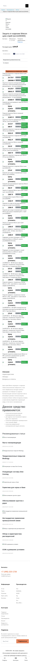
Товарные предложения (4, 612)
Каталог (3, 620)
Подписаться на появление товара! (16, 71)
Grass (17, 598)
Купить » (24, 77)
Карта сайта (4, 595)
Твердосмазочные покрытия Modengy (13, 457)
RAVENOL (18, 591)
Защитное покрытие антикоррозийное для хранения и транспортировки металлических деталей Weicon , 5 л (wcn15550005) (14, 95)
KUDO (17, 593)
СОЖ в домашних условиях (13, 549)
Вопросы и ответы (9, 379)
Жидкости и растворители (4, 623)
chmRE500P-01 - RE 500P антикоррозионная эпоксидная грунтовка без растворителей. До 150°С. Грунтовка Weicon (14, 309)
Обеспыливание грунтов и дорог (12, 502)
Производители (10, 9)
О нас (2, 588)
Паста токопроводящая (11, 443)
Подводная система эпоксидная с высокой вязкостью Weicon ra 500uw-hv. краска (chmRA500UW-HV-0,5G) (14, 239)
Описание (5, 372)
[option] (8, 24)
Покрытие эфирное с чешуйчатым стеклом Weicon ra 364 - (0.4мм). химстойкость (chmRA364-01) (14, 230)
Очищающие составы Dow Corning (12, 473)
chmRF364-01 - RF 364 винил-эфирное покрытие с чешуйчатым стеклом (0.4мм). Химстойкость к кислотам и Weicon (13, 343)
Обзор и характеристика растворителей (12, 535)
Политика (3, 593)
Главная (3, 9)
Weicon (17, 9)
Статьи (3, 616)
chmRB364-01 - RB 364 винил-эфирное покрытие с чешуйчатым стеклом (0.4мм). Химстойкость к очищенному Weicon (13, 264)
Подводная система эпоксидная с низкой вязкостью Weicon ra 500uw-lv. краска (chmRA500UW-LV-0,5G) (13, 251)
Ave (17, 588)
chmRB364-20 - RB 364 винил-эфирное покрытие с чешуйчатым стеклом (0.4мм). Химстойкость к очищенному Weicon (13, 275)
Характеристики (8, 374)
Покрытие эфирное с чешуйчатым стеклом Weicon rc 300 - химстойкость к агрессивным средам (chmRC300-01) (14, 284)
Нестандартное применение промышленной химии (13, 519)
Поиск (2, 591)
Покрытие (20, 42)
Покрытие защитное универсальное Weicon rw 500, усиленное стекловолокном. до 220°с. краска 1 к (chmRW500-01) (15, 355)
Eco (17, 600)
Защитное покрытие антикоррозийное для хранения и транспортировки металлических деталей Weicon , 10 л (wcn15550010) (14, 84)
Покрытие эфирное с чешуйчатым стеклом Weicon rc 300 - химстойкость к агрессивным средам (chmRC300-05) (14, 296)
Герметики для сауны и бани (13, 487)
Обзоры (5, 377)
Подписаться (22, 641)
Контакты (3, 598)
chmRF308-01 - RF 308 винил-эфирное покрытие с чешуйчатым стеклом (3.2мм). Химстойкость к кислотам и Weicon (13, 317)
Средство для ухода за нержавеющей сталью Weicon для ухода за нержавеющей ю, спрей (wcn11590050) (15, 211)
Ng (17, 595)
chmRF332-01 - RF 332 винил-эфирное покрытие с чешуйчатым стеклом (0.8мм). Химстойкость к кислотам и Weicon (13, 330)
